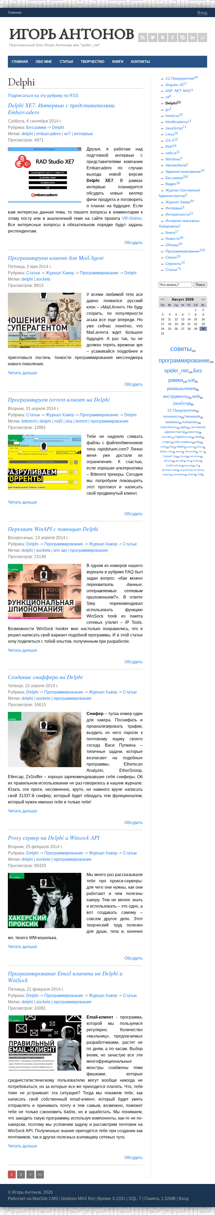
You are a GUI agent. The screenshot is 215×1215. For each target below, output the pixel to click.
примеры (172, 422)
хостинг (167, 436)
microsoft (190, 451)
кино (179, 451)
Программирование (99, 273)
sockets (43, 279)
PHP (170, 147)
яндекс (167, 474)
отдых (167, 441)
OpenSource (168, 427)
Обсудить (134, 242)
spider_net (176, 370)
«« (162, 299)
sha (69, 421)
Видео (172, 184)
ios (171, 446)
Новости (174, 238)
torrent (81, 421)
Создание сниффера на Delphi (45, 677)
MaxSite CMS (45, 1198)
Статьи (33, 273)
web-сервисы (183, 441)
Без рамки (36, 127)
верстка (193, 431)
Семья (172, 257)
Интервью (174, 208)
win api (60, 550)
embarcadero (48, 133)
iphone (168, 460)
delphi (27, 133)
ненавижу (179, 474)
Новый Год (169, 456)
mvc (188, 460)
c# (168, 97)
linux (200, 446)
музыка (188, 465)
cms (163, 446)
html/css (174, 116)
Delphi (58, 127)
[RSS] (142, 37)
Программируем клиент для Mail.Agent (56, 257)
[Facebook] (172, 37)
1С (197, 465)
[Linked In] (192, 37)
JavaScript (175, 128)
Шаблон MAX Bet (77, 1198)
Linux (171, 134)
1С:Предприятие (181, 78)
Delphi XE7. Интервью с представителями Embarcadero (61, 108)
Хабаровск (190, 422)
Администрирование (185, 171)
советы (181, 348)
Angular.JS (176, 85)
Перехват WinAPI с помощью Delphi (53, 529)
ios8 (199, 474)
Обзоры (173, 245)
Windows (173, 159)
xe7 (67, 133)
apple (183, 427)
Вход (202, 13)
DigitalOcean (183, 436)
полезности (172, 416)
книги (190, 446)
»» (203, 299)
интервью (83, 133)
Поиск (200, 285)
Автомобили (176, 165)
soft (191, 380)
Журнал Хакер (60, 273)
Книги (172, 232)
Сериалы (175, 263)
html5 (198, 436)
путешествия (170, 469)
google (180, 460)
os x (201, 451)
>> (40, 1174)
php (198, 441)
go (168, 109)
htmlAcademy (178, 122)
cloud (183, 456)
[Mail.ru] (202, 37)
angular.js (185, 469)
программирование (109, 421)
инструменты (176, 396)
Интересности (179, 214)
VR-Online (132, 218)
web (196, 396)
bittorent (29, 421)
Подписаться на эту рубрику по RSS (43, 95)
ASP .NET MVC (179, 91)
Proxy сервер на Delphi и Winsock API (53, 837)
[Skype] (182, 37)
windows (195, 456)
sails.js (172, 153)
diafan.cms (166, 451)
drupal (191, 474)
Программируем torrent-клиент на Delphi (59, 399)
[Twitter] (152, 37)
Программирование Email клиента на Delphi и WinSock (65, 976)
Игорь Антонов (71, 33)
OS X (171, 140)
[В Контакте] (162, 37)
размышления (181, 388)
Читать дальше (22, 373)
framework (192, 416)
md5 (58, 421)
